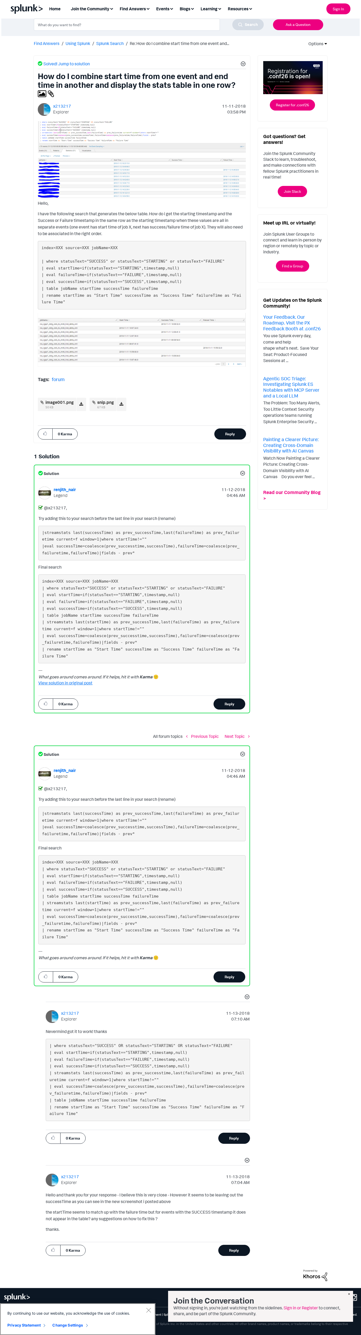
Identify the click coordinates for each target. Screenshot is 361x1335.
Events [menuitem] (162, 8)
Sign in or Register (301, 1307)
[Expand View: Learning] (219, 8)
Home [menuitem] (55, 8)
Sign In (338, 9)
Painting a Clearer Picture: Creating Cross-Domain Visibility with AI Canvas (290, 445)
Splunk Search (110, 43)
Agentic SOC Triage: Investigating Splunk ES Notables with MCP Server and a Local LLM (291, 387)
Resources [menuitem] (238, 8)
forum (58, 379)
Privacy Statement (24, 1325)
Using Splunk (78, 43)
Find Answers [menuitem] (133, 8)
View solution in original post (65, 682)
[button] (242, 64)
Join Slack (292, 191)
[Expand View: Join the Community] (111, 8)
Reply (230, 434)
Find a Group (292, 266)
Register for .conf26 (292, 105)
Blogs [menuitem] (185, 8)
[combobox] (149, 25)
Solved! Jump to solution (66, 63)
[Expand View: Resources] (250, 8)
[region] (77, 1319)
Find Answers (46, 43)
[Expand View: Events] (171, 8)
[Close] (148, 1310)
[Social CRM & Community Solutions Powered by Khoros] (315, 1275)
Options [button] (314, 43)
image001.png (59, 402)
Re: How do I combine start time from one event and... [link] (179, 43)
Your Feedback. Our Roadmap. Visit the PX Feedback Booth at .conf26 (292, 322)
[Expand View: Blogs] (192, 8)
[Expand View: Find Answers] (148, 8)
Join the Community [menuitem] (90, 8)
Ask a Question (298, 24)
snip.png (105, 402)
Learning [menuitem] (209, 8)
